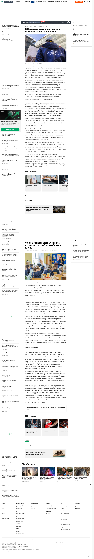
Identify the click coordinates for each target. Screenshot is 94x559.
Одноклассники (34, 506)
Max (28, 409)
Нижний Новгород (20, 518)
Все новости (5, 23)
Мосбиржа (13, 546)
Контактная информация (65, 506)
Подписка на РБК (49, 506)
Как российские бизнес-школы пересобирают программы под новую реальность (81, 34)
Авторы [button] (27, 195)
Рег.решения (63, 521)
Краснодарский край (20, 516)
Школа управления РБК (65, 529)
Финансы (3, 513)
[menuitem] (18, 1)
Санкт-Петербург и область (31, 26)
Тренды (41, 481)
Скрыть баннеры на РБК (50, 505)
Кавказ (17, 528)
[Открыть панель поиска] (87, 1)
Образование (75, 36)
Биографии (4, 515)
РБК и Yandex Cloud (5, 390)
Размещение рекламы (65, 510)
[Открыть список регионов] (85, 2)
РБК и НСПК (4, 465)
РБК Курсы (63, 527)
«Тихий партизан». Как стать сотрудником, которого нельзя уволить (81, 41)
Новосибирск (19, 508)
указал (52, 120)
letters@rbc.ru (13, 543)
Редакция (62, 508)
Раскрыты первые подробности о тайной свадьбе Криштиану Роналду (64, 478)
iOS (76, 505)
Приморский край (20, 533)
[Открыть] (10, 1)
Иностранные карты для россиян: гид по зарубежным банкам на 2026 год (81, 251)
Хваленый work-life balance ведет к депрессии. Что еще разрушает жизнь (81, 257)
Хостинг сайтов (64, 519)
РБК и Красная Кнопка (6, 40)
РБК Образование (5, 518)
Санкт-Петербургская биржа (22, 546)
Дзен (32, 510)
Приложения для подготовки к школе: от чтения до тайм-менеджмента (47, 478)
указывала (57, 325)
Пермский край (19, 519)
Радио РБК (7, 1)
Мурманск (18, 531)
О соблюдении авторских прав (23, 551)
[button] (85, 2)
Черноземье (18, 526)
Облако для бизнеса (65, 515)
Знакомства (63, 522)
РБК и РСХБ (4, 244)
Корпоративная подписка (51, 508)
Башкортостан (19, 511)
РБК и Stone (4, 169)
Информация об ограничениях (8, 551)
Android (76, 506)
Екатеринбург (19, 506)
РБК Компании (75, 252)
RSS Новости (48, 513)
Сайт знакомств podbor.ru (66, 524)
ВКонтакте (33, 505)
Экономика (4, 485)
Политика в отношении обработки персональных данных (58, 551)
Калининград (18, 515)
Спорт (3, 102)
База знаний (4, 516)
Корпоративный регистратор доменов (66, 517)
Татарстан (18, 523)
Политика (3, 94)
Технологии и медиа (5, 28)
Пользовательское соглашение (37, 551)
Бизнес (3, 510)
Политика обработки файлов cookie (79, 551)
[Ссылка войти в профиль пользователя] (89, 1)
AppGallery (77, 508)
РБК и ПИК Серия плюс (6, 286)
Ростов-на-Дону (19, 521)
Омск (17, 510)
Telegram (60, 407)
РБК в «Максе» (31, 171)
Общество (4, 34)
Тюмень (17, 524)
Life (73, 29)
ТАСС (37, 292)
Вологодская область (20, 513)
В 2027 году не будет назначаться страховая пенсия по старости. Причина (80, 26)
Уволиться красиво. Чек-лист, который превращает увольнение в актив (29, 478)
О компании (63, 505)
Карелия (18, 529)
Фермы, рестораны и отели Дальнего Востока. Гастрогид (81, 478)
